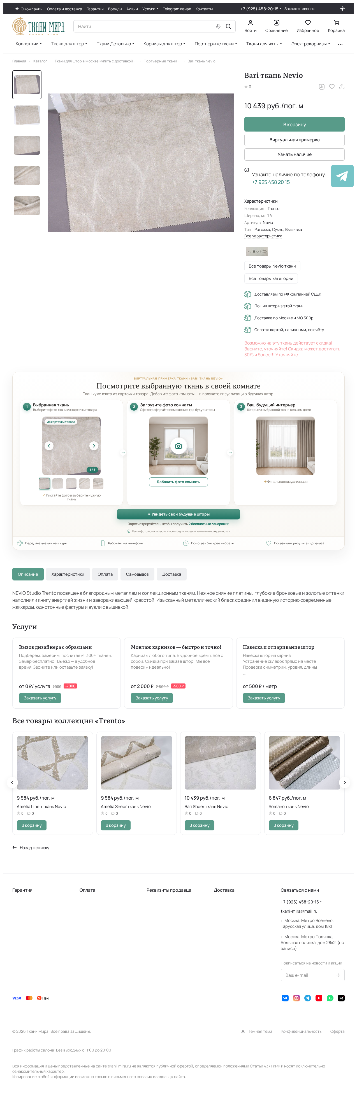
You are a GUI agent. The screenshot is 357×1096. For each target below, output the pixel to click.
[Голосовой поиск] (218, 26)
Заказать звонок (299, 8)
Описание (28, 574)
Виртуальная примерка (295, 140)
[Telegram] (307, 998)
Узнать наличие (295, 154)
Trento (273, 208)
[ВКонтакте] (285, 998)
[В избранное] (332, 87)
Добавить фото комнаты (178, 481)
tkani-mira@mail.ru (299, 911)
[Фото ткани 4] (85, 484)
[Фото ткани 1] (44, 484)
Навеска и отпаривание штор (278, 646)
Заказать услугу (40, 698)
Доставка (171, 574)
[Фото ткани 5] (98, 484)
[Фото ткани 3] (71, 484)
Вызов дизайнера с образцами (55, 646)
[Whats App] (330, 998)
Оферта (337, 1031)
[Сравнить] (321, 87)
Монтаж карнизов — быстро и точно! (176, 646)
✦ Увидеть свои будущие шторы (178, 514)
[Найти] (228, 26)
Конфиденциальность (301, 1031)
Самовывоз (137, 574)
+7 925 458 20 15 (271, 182)
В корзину (294, 124)
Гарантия (22, 890)
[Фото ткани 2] (58, 484)
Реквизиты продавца (169, 890)
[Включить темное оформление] (342, 8)
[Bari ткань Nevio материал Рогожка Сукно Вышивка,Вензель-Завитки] (141, 163)
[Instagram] (296, 998)
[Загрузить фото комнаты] (178, 446)
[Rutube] (341, 998)
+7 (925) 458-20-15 (259, 9)
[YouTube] (319, 998)
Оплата (105, 574)
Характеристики (68, 574)
